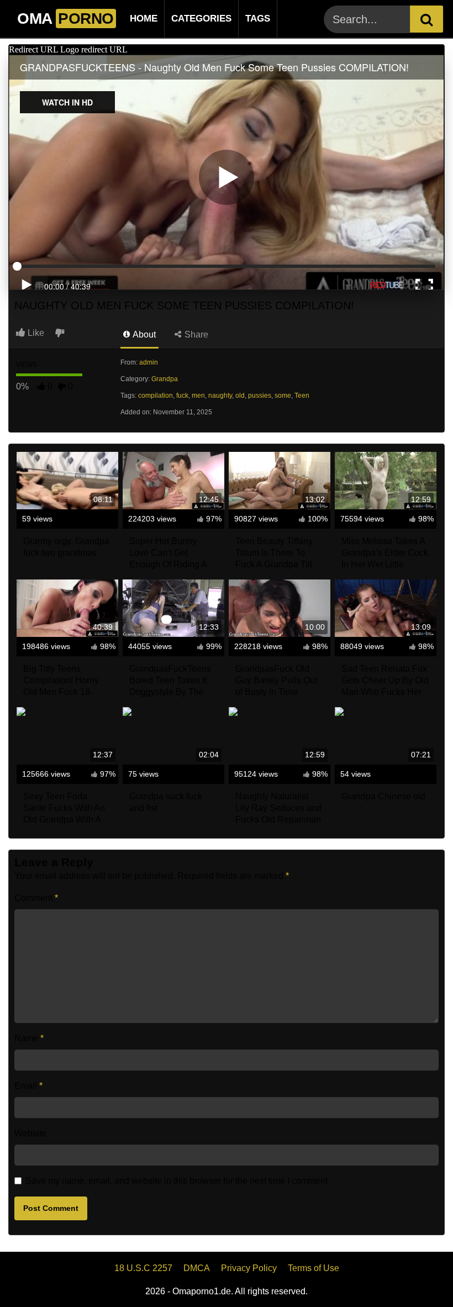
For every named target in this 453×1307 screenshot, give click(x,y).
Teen (301, 395)
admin (148, 362)
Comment (36, 898)
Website (30, 1133)
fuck (182, 395)
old (240, 395)
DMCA (196, 1268)
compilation (155, 395)
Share (195, 334)
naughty (220, 395)
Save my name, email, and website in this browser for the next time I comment (176, 1180)
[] (426, 19)
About (143, 334)
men (198, 395)
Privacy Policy (249, 1268)
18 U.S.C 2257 (143, 1268)
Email (28, 1085)
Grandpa (164, 379)
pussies (259, 395)
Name (29, 1038)
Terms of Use (313, 1268)
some (283, 395)
